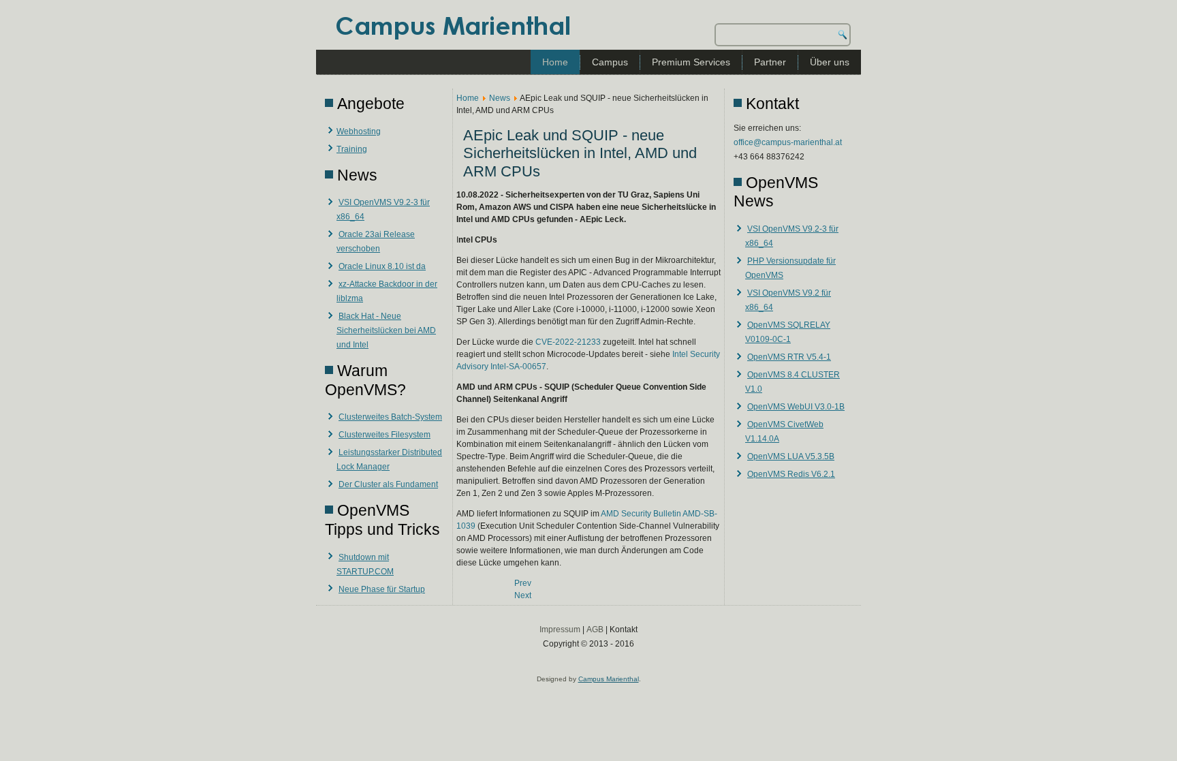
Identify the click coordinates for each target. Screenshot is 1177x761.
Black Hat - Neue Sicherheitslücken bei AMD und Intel (386, 330)
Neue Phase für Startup (382, 589)
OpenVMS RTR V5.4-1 (789, 357)
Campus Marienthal (608, 679)
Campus (610, 62)
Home (555, 62)
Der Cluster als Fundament (388, 484)
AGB (594, 629)
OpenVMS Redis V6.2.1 (791, 474)
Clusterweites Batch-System (390, 417)
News (499, 98)
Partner (770, 62)
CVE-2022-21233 (568, 342)
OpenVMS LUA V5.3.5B (790, 456)
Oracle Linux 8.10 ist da (382, 266)
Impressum (559, 629)
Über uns (829, 62)
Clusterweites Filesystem (384, 434)
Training (351, 149)
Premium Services (691, 62)
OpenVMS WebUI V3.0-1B (796, 406)
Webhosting (358, 131)
